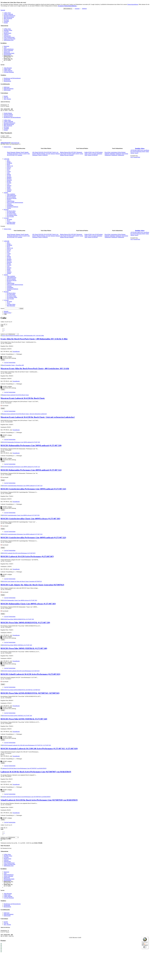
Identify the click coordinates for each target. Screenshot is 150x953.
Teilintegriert (108, 155)
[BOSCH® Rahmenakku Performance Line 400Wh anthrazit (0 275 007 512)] (20, 466)
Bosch (8, 152)
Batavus (66, 152)
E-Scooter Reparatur (9, 72)
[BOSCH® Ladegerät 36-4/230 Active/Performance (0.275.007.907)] (18, 553)
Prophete (100, 152)
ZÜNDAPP (95, 155)
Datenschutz (7, 51)
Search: (2, 308)
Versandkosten (16, 351)
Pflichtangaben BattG (9, 53)
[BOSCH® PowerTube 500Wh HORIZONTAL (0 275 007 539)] (17, 619)
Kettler (86, 152)
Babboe (62, 152)
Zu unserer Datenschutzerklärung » (67, 5)
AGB (5, 47)
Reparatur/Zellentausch (9, 15)
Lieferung (6, 34)
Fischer (65, 153)
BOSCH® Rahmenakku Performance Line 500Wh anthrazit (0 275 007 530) (31, 445)
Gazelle (73, 153)
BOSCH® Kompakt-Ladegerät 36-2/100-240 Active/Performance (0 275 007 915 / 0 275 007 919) (39, 749)
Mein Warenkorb (8, 18)
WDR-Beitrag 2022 (9, 40)
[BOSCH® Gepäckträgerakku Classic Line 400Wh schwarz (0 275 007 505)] (20, 515)
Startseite (3, 10)
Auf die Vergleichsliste (9, 362)
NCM (96, 152)
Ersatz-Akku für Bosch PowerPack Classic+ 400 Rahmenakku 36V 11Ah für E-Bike (34, 339)
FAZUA (21, 153)
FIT (16, 155)
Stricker (132, 153)
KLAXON (133, 151)
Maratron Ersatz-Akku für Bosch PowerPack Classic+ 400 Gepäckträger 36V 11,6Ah (35, 368)
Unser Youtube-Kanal (9, 37)
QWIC (86, 153)
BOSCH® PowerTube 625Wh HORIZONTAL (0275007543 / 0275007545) (30, 693)
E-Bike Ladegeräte (8, 14)
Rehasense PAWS (140, 151)
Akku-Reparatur (8, 68)
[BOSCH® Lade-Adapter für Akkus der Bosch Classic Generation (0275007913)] (21, 581)
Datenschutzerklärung (132, 4)
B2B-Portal (6, 87)
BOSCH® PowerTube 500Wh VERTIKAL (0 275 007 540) (24, 648)
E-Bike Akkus (7, 12)
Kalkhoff (71, 155)
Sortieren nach (4, 334)
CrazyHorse (146, 150)
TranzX (22, 152)
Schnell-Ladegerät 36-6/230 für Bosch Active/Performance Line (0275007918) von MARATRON (39, 800)
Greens (81, 153)
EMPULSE (140, 150)
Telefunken (35, 155)
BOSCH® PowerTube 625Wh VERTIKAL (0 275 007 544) (24, 719)
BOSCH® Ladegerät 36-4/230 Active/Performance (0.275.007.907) (27, 556)
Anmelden (6, 21)
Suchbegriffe (7, 79)
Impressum (6, 46)
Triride (147, 151)
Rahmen (123, 152)
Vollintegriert (121, 155)
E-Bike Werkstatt (8, 70)
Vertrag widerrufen (8, 50)
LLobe (93, 152)
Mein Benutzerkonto (9, 17)
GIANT (25, 153)
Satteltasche (118, 153)
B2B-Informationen (8, 88)
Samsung (53, 153)
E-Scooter (6, 31)
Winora (89, 155)
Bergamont (79, 152)
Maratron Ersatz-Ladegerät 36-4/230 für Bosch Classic (23, 398)
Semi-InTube (125, 153)
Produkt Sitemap (8, 113)
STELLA (90, 153)
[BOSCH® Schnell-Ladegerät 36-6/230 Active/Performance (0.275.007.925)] (20, 670)
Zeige (2, 324)
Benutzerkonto (7, 81)
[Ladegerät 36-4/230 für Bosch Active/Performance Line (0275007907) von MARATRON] (23, 768)
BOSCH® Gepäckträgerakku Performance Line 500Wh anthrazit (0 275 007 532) (33, 489)
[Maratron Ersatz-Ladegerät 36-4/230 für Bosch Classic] (15, 395)
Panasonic (13, 152)
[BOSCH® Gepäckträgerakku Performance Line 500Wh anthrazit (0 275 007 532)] (21, 485)
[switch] (144, 947)
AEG (28, 153)
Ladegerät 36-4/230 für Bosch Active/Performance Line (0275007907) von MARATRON (36, 772)
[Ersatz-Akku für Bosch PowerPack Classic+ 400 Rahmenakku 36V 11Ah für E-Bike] (22, 335)
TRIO (86, 155)
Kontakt (6, 22)
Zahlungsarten (7, 36)
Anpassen (77, 8)
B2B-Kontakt (7, 90)
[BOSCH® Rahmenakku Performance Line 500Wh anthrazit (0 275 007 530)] (20, 442)
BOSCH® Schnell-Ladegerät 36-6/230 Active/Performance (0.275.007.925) (30, 674)
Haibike (62, 155)
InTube (119, 152)
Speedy (136, 153)
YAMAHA (10, 153)
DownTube (107, 152)
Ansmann (19, 155)
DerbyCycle (55, 152)
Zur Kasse (6, 19)
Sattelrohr (107, 153)
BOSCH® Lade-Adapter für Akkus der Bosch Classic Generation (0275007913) (32, 585)
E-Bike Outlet (7, 69)
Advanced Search (8, 116)
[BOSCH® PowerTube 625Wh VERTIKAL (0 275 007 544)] (16, 715)
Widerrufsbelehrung (9, 49)
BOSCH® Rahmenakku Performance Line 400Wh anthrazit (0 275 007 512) (31, 470)
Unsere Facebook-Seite (9, 38)
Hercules (66, 155)
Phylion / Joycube (45, 153)
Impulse (27, 152)
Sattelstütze (112, 153)
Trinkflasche (114, 155)
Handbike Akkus (8, 30)
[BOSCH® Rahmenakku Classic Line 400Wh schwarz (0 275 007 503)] (19, 600)
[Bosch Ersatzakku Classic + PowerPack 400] (12, 365)
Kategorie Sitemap (8, 114)
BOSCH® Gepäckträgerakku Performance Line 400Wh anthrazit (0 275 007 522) (33, 537)
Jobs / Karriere (7, 99)
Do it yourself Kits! (135, 157)
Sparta (94, 153)
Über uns (6, 97)
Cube (61, 153)
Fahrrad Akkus (7, 312)
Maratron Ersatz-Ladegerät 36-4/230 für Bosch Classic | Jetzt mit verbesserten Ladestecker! (38, 417)
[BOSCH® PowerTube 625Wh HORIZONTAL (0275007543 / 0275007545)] (20, 689)
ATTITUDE (134, 150)
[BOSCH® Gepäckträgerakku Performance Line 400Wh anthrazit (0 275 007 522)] (21, 534)
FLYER (69, 153)
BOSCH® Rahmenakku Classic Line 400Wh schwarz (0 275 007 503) (28, 604)
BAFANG (15, 153)
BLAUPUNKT (11, 155)
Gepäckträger (114, 152)
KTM (89, 152)
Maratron (39, 153)
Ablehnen (84, 8)
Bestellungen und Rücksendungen (12, 78)
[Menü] (147, 937)
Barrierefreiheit (7, 54)
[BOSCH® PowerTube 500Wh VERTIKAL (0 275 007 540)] (16, 645)
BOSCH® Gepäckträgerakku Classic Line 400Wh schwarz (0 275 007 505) (30, 519)
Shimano (18, 152)
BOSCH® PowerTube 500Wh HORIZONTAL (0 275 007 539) (25, 623)
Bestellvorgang (7, 33)
